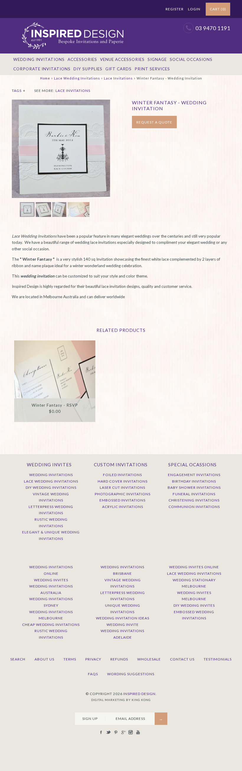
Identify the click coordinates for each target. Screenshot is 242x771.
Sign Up (90, 718)
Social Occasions (191, 59)
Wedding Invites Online (194, 567)
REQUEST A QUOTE (154, 122)
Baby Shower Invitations (194, 487)
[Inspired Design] (72, 21)
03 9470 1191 (212, 28)
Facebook (115, 9)
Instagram (145, 9)
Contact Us (182, 659)
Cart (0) (218, 9)
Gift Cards (118, 68)
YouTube (152, 9)
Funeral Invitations (194, 494)
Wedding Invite (123, 624)
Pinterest (130, 9)
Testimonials (218, 659)
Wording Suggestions (130, 674)
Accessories (82, 59)
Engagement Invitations (194, 475)
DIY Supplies (87, 68)
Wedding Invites (51, 580)
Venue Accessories (122, 59)
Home (45, 78)
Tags (18, 90)
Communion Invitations (194, 506)
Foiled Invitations (122, 475)
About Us (44, 659)
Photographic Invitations (123, 494)
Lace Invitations (118, 78)
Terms (69, 659)
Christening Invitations (194, 500)
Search (17, 659)
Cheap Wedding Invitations (51, 624)
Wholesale (149, 659)
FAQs (93, 674)
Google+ (138, 9)
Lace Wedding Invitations (77, 78)
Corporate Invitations (42, 68)
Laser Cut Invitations (122, 487)
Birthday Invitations (194, 481)
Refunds (119, 659)
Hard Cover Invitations (123, 481)
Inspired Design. (140, 694)
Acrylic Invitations (122, 506)
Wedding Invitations (39, 59)
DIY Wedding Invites (194, 605)
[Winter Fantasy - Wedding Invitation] (61, 102)
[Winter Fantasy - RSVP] (54, 381)
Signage (157, 59)
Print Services (152, 68)
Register (175, 9)
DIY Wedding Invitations (51, 487)
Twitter (123, 9)
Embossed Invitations (122, 500)
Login (194, 9)
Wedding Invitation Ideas (122, 618)
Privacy (93, 659)
